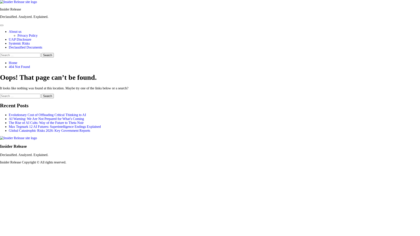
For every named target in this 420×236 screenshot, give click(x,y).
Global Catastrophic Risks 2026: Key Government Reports (49, 130)
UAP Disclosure (20, 39)
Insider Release (10, 9)
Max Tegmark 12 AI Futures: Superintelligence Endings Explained (55, 126)
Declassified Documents (25, 47)
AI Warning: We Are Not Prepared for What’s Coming (46, 119)
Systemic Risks (19, 43)
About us (15, 31)
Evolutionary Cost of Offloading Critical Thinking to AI (47, 115)
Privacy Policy (28, 35)
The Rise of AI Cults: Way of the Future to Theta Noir (46, 123)
